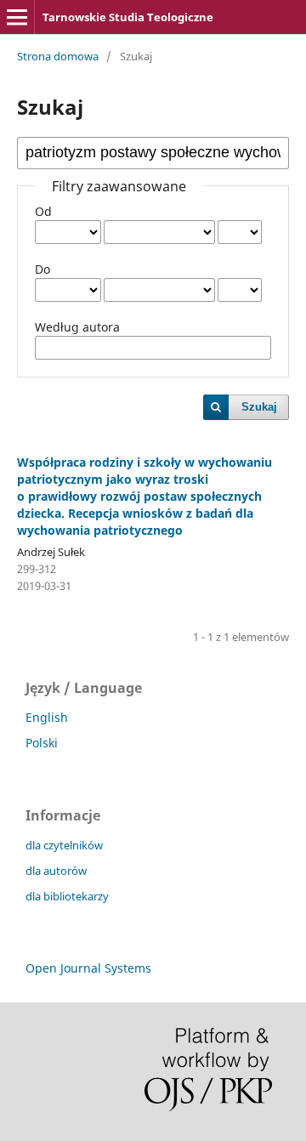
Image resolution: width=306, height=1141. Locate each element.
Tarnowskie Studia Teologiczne (127, 17)
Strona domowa (58, 56)
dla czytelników (64, 845)
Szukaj (259, 406)
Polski (42, 743)
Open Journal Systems (88, 968)
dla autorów (56, 870)
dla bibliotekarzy (67, 896)
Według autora (77, 327)
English (47, 717)
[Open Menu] (17, 17)
